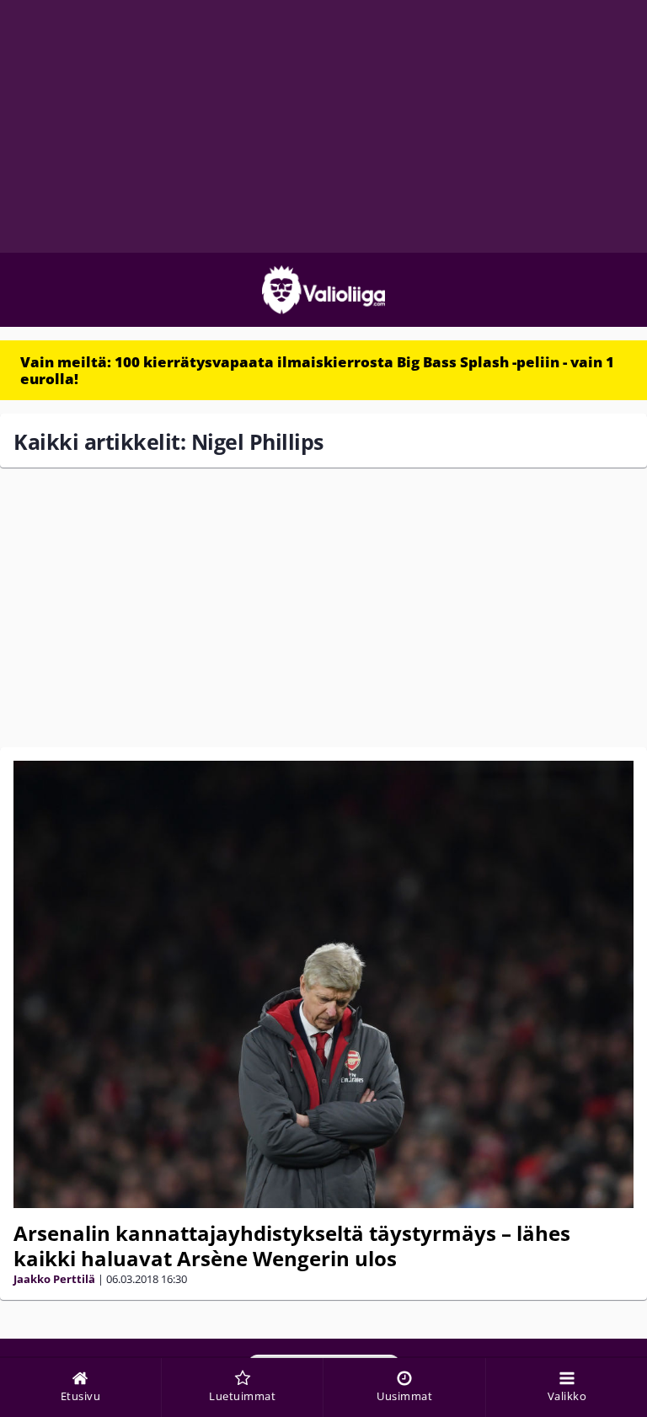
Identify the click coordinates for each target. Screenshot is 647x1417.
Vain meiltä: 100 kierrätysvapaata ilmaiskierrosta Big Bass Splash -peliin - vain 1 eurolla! (317, 370)
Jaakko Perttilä (54, 1278)
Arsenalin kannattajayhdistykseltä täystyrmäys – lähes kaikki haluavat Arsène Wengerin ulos (291, 1245)
